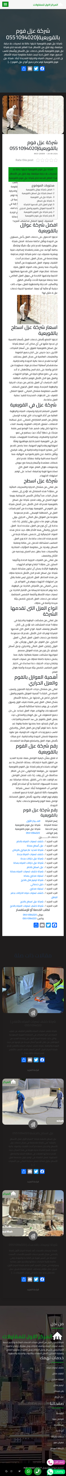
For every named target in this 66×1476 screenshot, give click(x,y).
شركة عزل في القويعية (41, 197)
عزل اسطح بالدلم (35, 867)
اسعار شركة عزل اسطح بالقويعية (37, 193)
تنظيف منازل (58, 1373)
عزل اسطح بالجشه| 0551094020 (33, 1133)
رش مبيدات (59, 1391)
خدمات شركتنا (57, 1437)
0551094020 (30, 914)
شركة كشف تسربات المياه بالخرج (26, 905)
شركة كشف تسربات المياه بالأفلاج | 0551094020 (33, 1023)
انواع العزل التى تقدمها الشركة (38, 204)
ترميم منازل (58, 1385)
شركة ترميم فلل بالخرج (32, 880)
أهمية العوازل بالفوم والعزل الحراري (35, 208)
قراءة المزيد (33, 1070)
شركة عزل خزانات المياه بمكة (28, 862)
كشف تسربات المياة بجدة (30, 854)
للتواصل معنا (58, 1419)
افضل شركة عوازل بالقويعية (39, 189)
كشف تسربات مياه (55, 1368)
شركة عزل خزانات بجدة (32, 858)
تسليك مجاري (36, 888)
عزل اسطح (59, 1397)
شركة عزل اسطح (44, 200)
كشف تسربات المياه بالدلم (30, 841)
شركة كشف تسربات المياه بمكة (26, 871)
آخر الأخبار (59, 1431)
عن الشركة (59, 1425)
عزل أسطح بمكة (35, 845)
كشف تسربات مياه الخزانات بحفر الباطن (34, 895)
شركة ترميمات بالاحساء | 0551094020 (33, 1244)
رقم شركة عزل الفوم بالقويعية (38, 212)
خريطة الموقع (57, 1448)
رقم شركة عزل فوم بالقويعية (38, 215)
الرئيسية (60, 1413)
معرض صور (59, 1442)
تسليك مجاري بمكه (33, 875)
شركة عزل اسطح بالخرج (31, 901)
